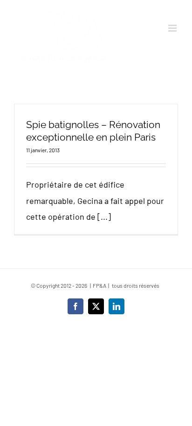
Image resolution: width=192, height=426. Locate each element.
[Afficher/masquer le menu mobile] (173, 28)
